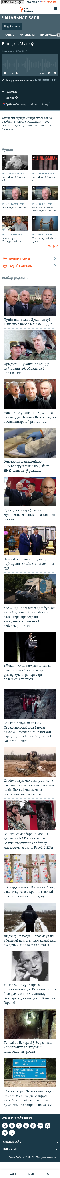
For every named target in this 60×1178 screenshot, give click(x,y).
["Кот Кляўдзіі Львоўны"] (15, 193)
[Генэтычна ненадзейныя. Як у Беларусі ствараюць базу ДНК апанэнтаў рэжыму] (30, 443)
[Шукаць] (48, 1174)
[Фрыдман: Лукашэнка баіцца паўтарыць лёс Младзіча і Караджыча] (30, 345)
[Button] (9, 93)
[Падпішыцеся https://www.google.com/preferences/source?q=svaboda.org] (5, 1126)
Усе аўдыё (53, 246)
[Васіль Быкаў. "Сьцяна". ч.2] (15, 162)
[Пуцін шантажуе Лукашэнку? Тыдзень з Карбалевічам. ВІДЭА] (30, 301)
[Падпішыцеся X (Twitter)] (19, 1126)
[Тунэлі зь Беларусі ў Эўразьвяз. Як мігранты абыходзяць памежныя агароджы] (30, 1024)
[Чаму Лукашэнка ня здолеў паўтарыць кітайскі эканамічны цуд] (30, 540)
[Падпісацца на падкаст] (33, 1126)
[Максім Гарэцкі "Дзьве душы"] (45, 223)
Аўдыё (9, 35)
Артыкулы (27, 35)
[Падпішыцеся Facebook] (12, 1126)
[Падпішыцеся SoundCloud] (40, 1126)
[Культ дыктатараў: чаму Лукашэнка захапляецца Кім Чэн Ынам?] (30, 491)
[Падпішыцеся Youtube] (26, 1126)
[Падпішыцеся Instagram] (47, 1126)
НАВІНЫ (13, 1174)
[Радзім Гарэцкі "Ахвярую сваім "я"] (15, 223)
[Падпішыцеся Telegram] (5, 1133)
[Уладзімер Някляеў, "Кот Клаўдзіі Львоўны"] (45, 193)
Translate (50, 2)
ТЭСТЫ (31, 1174)
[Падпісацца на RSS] (12, 1133)
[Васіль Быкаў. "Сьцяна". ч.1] (45, 162)
